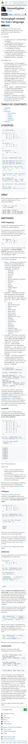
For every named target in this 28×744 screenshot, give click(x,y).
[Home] (2, 2)
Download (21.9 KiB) (9, 737)
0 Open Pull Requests (9, 731)
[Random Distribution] (6, 2)
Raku (9, 22)
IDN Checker (20, 486)
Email (2, 742)
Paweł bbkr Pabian (8, 714)
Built (22, 742)
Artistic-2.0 (6, 722)
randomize (10, 120)
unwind (9, 115)
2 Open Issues (7, 729)
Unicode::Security (6, 546)
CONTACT (7, 121)
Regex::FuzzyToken (6, 607)
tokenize (10, 118)
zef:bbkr (9, 11)
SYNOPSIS (7, 108)
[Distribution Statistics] (10, 2)
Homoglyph (4, 29)
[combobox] (20, 2)
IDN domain (7, 97)
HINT (5, 110)
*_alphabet (4, 398)
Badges (10, 14)
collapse (9, 116)
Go (25, 710)
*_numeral (14, 398)
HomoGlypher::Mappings (8, 259)
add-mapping (11, 113)
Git (7, 742)
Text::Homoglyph (6, 703)
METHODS (7, 111)
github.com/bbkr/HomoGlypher (12, 727)
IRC (11, 742)
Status (15, 742)
